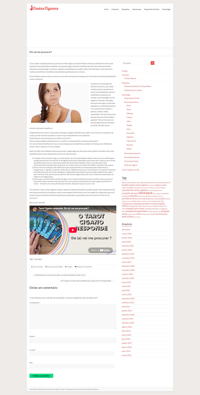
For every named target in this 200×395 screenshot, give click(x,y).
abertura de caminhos (129, 182)
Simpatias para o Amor (133, 90)
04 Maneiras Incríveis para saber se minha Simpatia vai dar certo (59, 275)
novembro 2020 (128, 270)
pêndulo (140, 198)
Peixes (129, 149)
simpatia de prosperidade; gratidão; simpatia (139, 204)
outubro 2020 (127, 274)
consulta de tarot (130, 193)
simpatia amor (136, 201)
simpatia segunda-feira (154, 211)
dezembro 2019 (128, 298)
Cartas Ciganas (130, 78)
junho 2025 (126, 242)
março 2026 (126, 233)
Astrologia (166, 9)
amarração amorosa (143, 182)
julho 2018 (126, 331)
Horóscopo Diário (131, 102)
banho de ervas (165, 182)
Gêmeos (130, 113)
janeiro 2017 (127, 343)
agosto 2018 (127, 327)
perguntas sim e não (157, 196)
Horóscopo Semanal (132, 153)
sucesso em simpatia (148, 214)
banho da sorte (155, 182)
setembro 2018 (128, 323)
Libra (129, 129)
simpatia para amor (135, 208)
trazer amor (137, 217)
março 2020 (126, 294)
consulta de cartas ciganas (134, 190)
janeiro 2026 (127, 238)
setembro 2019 (128, 302)
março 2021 (126, 262)
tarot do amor (161, 214)
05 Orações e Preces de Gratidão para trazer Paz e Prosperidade (87, 281)
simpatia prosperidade (136, 211)
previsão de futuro (129, 198)
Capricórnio (131, 141)
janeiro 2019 (127, 310)
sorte (138, 214)
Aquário (130, 145)
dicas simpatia (157, 193)
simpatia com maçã (146, 201)
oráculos (133, 195)
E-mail (33, 350)
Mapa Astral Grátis (151, 9)
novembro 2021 (128, 258)
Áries (129, 105)
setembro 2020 (128, 278)
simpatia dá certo (135, 206)
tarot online (127, 216)
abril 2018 (126, 339)
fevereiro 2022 (128, 246)
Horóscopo (136, 9)
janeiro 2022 (127, 250)
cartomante (151, 185)
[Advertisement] (100, 30)
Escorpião (130, 133)
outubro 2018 (127, 319)
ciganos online (161, 185)
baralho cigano (128, 185)
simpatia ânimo (131, 214)
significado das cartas (150, 199)
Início (106, 9)
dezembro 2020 (128, 266)
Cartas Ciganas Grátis (130, 170)
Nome (32, 336)
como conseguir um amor (131, 188)
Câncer (129, 117)
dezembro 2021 (128, 254)
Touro (129, 109)
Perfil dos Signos (130, 165)
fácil (162, 193)
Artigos (69, 267)
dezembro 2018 (128, 314)
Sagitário (130, 137)
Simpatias (125, 9)
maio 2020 (126, 286)
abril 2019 (126, 306)
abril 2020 (126, 290)
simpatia (161, 199)
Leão (128, 121)
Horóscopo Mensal (131, 157)
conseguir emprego (160, 187)
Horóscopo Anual (131, 161)
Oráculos (115, 9)
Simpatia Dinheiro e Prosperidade (137, 86)
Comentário (35, 302)
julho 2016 (126, 351)
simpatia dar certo (158, 201)
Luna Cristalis (38, 267)
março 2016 (126, 355)
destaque (38, 259)
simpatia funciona (147, 206)
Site (31, 362)
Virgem (129, 125)
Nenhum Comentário (84, 267)
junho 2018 (126, 335)
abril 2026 (126, 229)
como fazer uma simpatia (147, 187)
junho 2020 (126, 282)
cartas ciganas (141, 185)
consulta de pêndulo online (155, 190)
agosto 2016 (127, 347)
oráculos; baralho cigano (145, 196)
